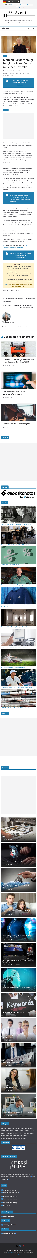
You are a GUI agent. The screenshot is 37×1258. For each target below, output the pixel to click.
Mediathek (20, 73)
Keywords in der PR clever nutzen (13, 1012)
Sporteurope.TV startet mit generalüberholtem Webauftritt (17, 961)
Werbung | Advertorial (9, 1190)
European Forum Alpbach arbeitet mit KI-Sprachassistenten (15, 886)
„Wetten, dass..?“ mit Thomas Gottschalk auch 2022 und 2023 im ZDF (18, 307)
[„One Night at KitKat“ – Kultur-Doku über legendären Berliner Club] (18, 930)
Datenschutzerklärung (10, 1202)
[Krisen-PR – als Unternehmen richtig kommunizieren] (18, 1030)
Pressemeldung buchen (10, 1196)
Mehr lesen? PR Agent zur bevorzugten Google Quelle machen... (21, 83)
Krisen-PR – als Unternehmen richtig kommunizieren (14, 1037)
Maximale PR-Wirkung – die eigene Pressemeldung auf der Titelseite (13, 1062)
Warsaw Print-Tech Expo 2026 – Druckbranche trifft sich (17, 836)
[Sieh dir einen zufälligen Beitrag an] (33, 28)
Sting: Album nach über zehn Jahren (17, 424)
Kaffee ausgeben (8, 1216)
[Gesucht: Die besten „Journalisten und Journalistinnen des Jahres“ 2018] (18, 342)
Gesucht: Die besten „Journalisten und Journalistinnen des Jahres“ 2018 (18, 360)
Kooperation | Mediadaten (11, 1192)
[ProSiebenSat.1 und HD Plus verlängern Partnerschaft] (18, 373)
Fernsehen (14, 73)
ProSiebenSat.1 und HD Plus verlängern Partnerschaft (14, 393)
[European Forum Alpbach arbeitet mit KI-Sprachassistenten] (18, 880)
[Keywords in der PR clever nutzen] (18, 1005)
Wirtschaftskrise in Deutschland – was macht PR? (18, 1113)
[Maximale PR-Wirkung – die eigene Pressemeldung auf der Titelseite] (18, 1055)
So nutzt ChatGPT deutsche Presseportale (16, 987)
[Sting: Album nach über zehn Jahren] (18, 405)
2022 (5, 73)
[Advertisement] (18, 126)
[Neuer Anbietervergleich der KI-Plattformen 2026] (18, 855)
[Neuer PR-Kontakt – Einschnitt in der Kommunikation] (18, 1081)
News (5, 55)
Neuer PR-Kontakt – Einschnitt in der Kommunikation (14, 1087)
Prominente (27, 73)
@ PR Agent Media (9, 1225)
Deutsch (9, 1)
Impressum (6, 1205)
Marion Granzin (8, 70)
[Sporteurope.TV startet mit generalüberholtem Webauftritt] (18, 955)
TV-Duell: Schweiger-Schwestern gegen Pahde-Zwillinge (17, 911)
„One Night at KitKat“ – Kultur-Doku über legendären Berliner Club (15, 936)
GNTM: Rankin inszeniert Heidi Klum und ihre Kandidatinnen (19, 300)
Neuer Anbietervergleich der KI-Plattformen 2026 (18, 862)
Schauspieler (6, 75)
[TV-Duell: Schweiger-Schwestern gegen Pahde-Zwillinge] (18, 905)
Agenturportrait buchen (10, 1199)
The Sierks (4, 1179)
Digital (9, 73)
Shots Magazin (26, 1176)
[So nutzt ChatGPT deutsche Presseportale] (18, 980)
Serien (11, 75)
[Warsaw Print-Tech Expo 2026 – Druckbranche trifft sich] (18, 829)
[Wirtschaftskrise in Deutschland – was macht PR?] (18, 1106)
